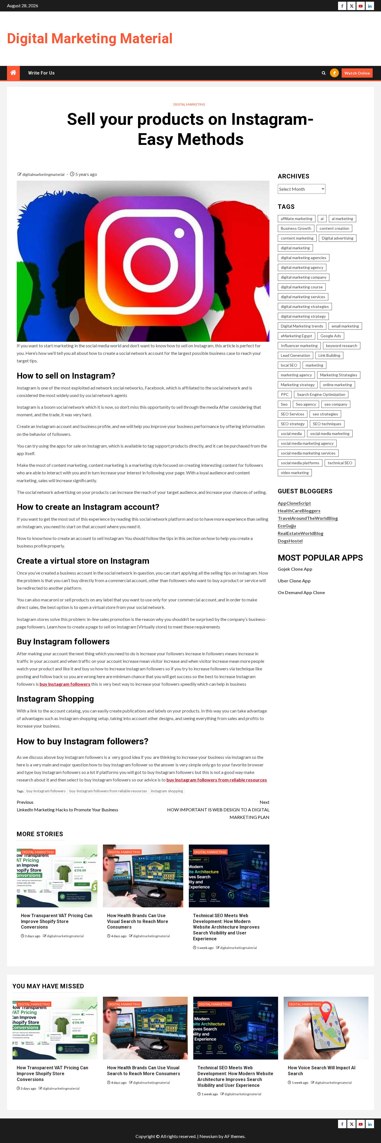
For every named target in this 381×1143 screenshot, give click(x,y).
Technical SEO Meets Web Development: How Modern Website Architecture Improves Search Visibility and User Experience (226, 927)
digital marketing (295, 247)
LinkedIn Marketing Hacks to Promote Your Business (67, 805)
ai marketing (342, 218)
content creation (334, 228)
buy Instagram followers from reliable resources (217, 779)
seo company (335, 404)
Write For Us (41, 73)
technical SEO (340, 462)
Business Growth (296, 228)
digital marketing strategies (305, 306)
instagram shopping (167, 791)
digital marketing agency (302, 267)
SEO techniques (327, 423)
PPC (285, 394)
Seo (284, 404)
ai (322, 218)
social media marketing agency (307, 443)
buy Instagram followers (65, 684)
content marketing (297, 238)
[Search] (323, 73)
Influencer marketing (299, 345)
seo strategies (325, 414)
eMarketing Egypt (296, 335)
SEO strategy (293, 423)
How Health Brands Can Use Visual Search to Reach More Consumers (137, 921)
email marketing (345, 326)
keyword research (341, 345)
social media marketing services (308, 453)
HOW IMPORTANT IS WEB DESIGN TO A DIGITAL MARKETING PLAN (218, 809)
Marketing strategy (298, 384)
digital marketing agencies (303, 257)
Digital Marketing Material (90, 38)
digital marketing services (303, 296)
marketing (314, 365)
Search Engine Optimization (321, 394)
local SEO (289, 365)
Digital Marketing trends (302, 326)
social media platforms (300, 462)
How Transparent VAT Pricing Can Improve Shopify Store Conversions (56, 921)
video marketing (295, 472)
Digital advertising (337, 238)
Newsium (208, 1136)
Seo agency (306, 404)
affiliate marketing (296, 218)
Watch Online (357, 73)
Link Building (329, 355)
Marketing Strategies (338, 374)
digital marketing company (303, 277)
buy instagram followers (46, 791)
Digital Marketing (189, 104)
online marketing (337, 384)
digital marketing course (302, 286)
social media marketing (329, 433)
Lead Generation (295, 355)
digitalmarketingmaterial (43, 174)
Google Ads (330, 335)
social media (291, 433)
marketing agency (296, 374)
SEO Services (292, 414)
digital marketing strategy (303, 316)
